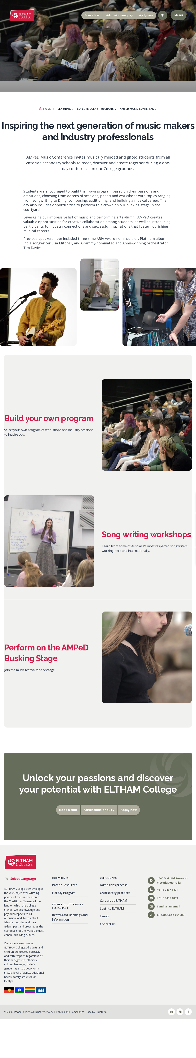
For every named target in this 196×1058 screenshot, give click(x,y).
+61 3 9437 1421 (167, 889)
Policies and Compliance (70, 1012)
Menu (178, 15)
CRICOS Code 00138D (171, 915)
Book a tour (92, 15)
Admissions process (113, 885)
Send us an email (168, 906)
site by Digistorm (97, 1012)
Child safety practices (115, 893)
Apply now (146, 15)
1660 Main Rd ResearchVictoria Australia (172, 880)
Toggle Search (162, 15)
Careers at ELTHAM (113, 900)
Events (104, 916)
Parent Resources (64, 885)
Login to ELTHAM (112, 908)
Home (47, 108)
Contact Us (107, 924)
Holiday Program (63, 893)
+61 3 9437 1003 (167, 898)
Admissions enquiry (119, 15)
